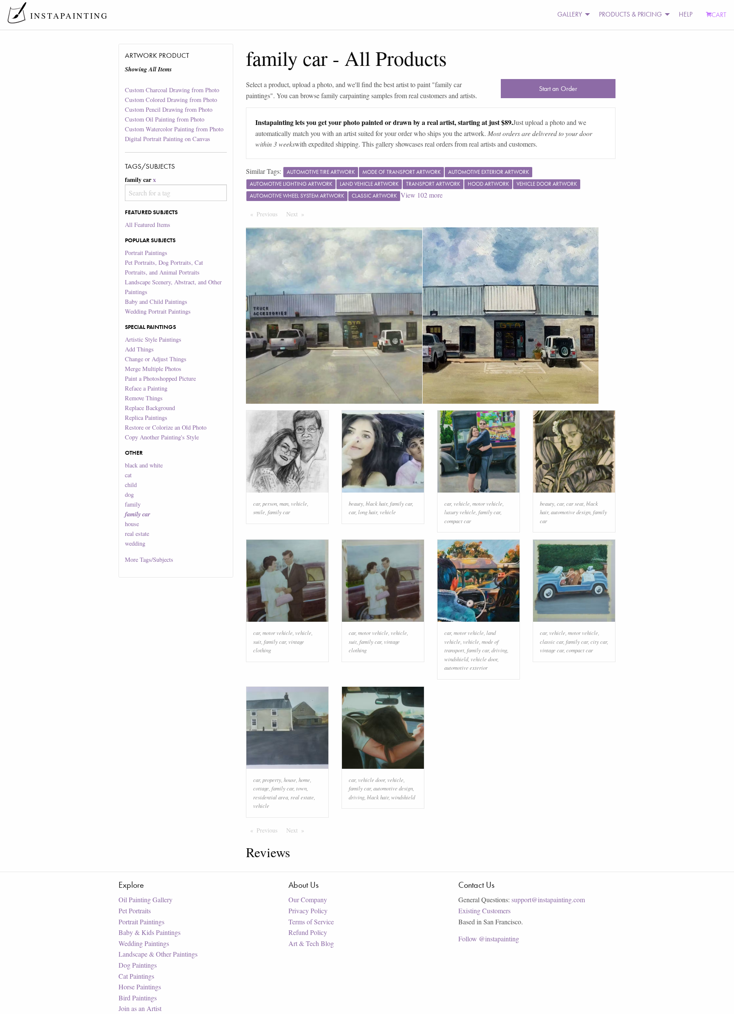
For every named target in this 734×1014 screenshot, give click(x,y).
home (304, 779)
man (283, 503)
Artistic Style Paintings (153, 339)
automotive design (570, 511)
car (256, 503)
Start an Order (558, 88)
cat (128, 475)
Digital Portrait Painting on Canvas (167, 139)
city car (598, 641)
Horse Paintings (140, 986)
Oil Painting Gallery (145, 899)
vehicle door (484, 659)
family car (279, 511)
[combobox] (175, 192)
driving (499, 650)
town (301, 788)
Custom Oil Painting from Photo (164, 119)
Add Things (139, 349)
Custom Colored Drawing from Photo (171, 100)
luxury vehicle (460, 511)
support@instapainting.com (548, 899)
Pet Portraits (135, 910)
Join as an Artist (140, 1008)
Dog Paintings (138, 964)
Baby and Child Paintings (156, 301)
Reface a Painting (146, 388)
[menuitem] (571, 14)
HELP (685, 14)
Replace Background (150, 408)
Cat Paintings (136, 976)
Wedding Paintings (144, 943)
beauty (356, 503)
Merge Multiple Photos (153, 369)
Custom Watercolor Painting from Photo (174, 129)
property (272, 779)
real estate (137, 534)
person (270, 503)
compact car (457, 520)
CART (718, 14)
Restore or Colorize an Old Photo (165, 427)
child (131, 485)
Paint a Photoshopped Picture (160, 378)
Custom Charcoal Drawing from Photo (172, 90)
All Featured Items (147, 225)
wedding (135, 543)
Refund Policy (307, 932)
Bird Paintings (138, 997)
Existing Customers (484, 910)
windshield (456, 659)
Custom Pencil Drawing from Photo (168, 109)
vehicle (299, 503)
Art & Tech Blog (311, 943)
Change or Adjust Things (155, 359)
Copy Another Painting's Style (162, 437)
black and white (144, 465)
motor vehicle (487, 503)
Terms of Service (311, 921)
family (133, 504)
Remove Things (144, 398)
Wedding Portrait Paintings (158, 311)
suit (257, 641)
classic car (551, 641)
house (132, 524)
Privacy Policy (307, 910)
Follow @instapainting (488, 938)
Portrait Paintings (146, 253)
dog (129, 494)
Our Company (307, 899)
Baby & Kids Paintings (150, 932)
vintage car (552, 650)
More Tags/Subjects (149, 559)
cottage (261, 788)
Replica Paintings (146, 418)
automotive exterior (466, 667)
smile (259, 511)
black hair (376, 503)
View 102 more (422, 194)
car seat (575, 503)
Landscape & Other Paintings (158, 953)
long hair (367, 511)
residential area (270, 797)
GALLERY (569, 14)
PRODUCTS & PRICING (630, 14)
